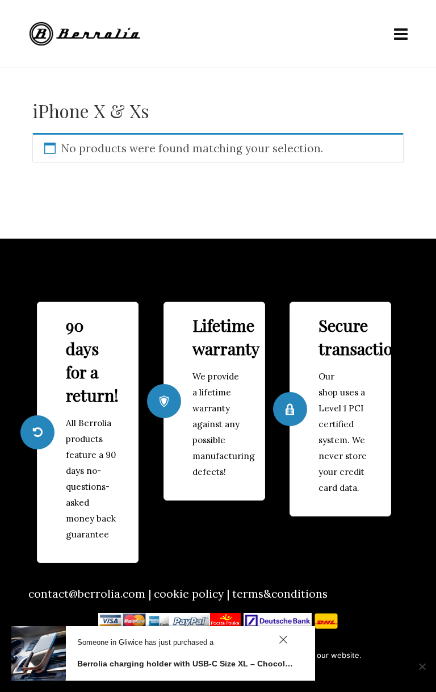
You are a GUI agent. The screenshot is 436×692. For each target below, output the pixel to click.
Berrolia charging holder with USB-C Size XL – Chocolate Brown (186, 663)
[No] (421, 666)
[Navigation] (401, 34)
